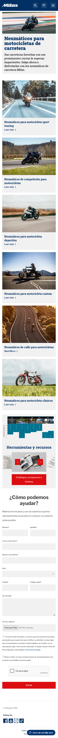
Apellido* (33, 527)
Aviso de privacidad (32, 650)
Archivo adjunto (8, 622)
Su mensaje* (7, 596)
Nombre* (5, 527)
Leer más (9, 129)
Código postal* (35, 582)
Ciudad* (5, 582)
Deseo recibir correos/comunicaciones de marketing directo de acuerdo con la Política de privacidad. (27, 658)
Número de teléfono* (10, 555)
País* (4, 568)
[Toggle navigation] (53, 5)
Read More (9, 351)
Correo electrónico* (10, 541)
